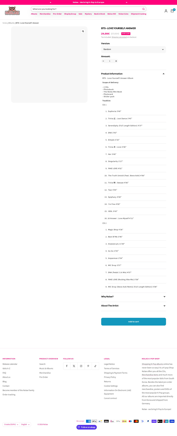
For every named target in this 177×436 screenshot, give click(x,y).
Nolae (5, 23)
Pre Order (43, 377)
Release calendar (10, 364)
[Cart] (172, 10)
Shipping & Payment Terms (115, 372)
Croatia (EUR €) (10, 424)
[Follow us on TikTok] (95, 366)
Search (42, 364)
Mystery (88, 14)
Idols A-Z (6, 368)
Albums (34, 14)
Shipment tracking (138, 14)
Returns (107, 381)
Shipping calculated (119, 37)
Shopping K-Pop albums (152, 364)
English (24, 424)
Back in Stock (99, 14)
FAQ (4, 372)
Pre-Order (57, 14)
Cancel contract (110, 398)
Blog (4, 381)
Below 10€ (112, 14)
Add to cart (133, 321)
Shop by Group (70, 14)
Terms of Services (111, 368)
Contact (6, 386)
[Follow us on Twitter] (73, 366)
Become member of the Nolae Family (18, 390)
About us (6, 377)
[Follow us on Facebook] (66, 366)
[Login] (166, 10)
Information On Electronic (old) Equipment (117, 392)
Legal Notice (109, 364)
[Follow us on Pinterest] (88, 366)
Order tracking (9, 394)
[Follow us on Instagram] (81, 366)
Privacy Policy (110, 377)
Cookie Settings (111, 386)
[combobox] (87, 9)
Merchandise (45, 14)
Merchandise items (150, 374)
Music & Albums (46, 368)
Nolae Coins (123, 14)
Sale (80, 14)
